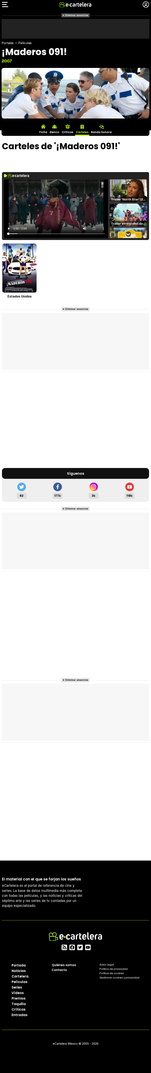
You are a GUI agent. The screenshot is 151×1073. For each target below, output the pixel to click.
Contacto (59, 970)
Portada (7, 43)
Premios (19, 998)
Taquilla (19, 1004)
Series (17, 987)
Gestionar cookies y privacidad (119, 977)
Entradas (20, 1015)
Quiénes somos (64, 965)
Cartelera (20, 976)
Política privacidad (113, 969)
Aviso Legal (106, 964)
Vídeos (18, 993)
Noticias (19, 970)
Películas (25, 43)
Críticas (19, 1009)
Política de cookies (111, 973)
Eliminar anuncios (76, 15)
